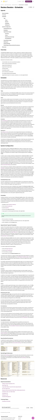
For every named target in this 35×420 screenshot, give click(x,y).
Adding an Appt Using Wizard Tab (8, 383)
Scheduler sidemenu (12, 204)
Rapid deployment (8, 4)
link (11, 250)
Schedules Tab (5, 393)
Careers (19, 418)
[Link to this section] (7, 77)
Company (19, 417)
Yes (28, 407)
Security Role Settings (6, 164)
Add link (7, 207)
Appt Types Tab (5, 235)
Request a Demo (28, 1)
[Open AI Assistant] (33, 418)
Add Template (8, 250)
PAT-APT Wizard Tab (6, 388)
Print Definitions (25, 317)
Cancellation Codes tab (15, 325)
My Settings (7, 355)
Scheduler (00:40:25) (6, 401)
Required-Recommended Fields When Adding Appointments (13, 390)
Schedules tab (5, 120)
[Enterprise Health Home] (5, 1)
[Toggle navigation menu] (2, 1)
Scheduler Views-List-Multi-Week (8, 391)
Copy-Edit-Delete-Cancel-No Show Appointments (11, 386)
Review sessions (15, 4)
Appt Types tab (14, 232)
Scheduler (3, 168)
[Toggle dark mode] (33, 1)
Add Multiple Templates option (23, 256)
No (32, 407)
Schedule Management (6, 396)
